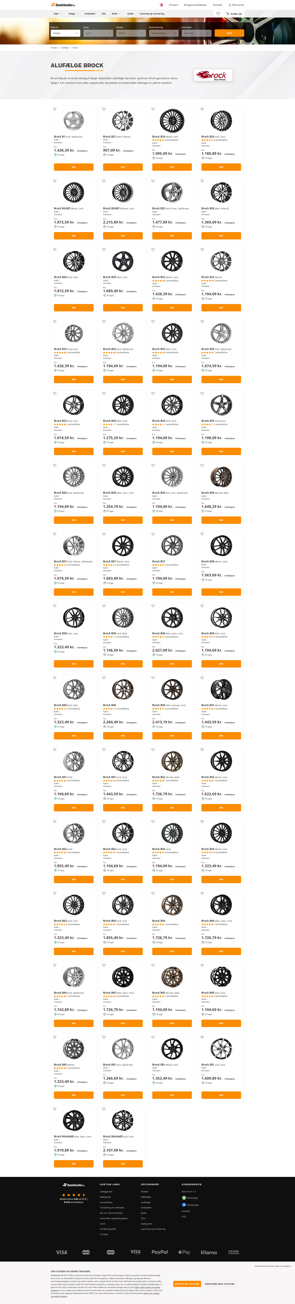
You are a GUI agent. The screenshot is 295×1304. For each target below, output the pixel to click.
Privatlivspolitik (108, 1228)
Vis (74, 167)
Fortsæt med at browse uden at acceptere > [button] (273, 1266)
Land (102, 1223)
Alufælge (145, 1202)
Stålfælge (146, 1196)
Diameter (187, 27)
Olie (104, 13)
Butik (115, 13)
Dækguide (105, 1196)
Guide (130, 13)
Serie (86, 27)
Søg (229, 33)
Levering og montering (152, 13)
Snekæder (90, 13)
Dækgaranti (106, 1191)
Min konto (238, 5)
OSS (184, 1216)
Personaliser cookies (220, 1284)
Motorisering (156, 27)
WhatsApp (192, 1197)
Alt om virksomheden (111, 1212)
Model (119, 27)
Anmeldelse (106, 1202)
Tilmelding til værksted (112, 1207)
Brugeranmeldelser (195, 5)
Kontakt (217, 5)
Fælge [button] (72, 13)
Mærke (54, 27)
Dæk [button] (56, 13)
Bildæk (144, 1191)
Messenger (193, 1204)
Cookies (104, 1234)
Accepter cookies (187, 1284)
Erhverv (173, 5)
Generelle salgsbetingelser (114, 1218)
